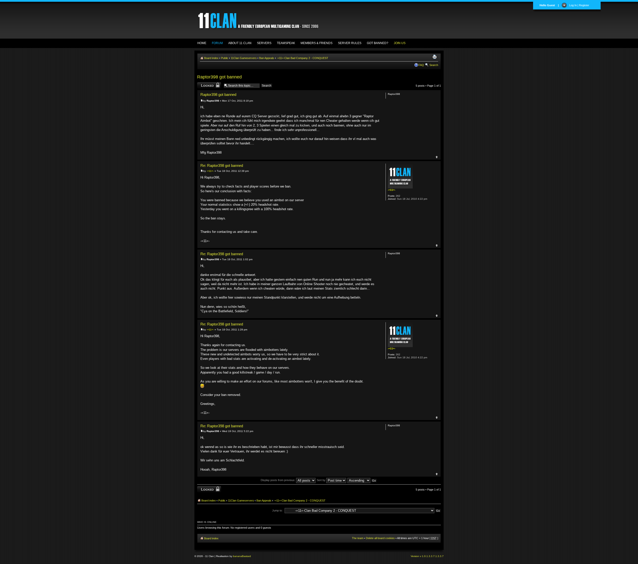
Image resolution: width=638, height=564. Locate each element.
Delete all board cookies (380, 538)
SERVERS (264, 43)
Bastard (246, 556)
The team (357, 538)
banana (237, 556)
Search (433, 64)
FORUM (217, 43)
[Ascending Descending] (362, 480)
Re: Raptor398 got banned (221, 166)
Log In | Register (579, 5)
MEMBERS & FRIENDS (316, 43)
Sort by (321, 480)
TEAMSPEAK (286, 43)
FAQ (421, 64)
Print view (435, 57)
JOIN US (399, 43)
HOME (201, 43)
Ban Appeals (266, 58)
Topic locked (204, 84)
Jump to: (277, 510)
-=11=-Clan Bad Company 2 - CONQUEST (302, 58)
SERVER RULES (349, 43)
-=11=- (210, 171)
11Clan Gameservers (244, 58)
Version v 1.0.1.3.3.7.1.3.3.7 (427, 556)
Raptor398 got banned (219, 76)
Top (436, 157)
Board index (211, 58)
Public (224, 58)
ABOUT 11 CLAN (239, 43)
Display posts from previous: (278, 480)
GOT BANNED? (377, 43)
